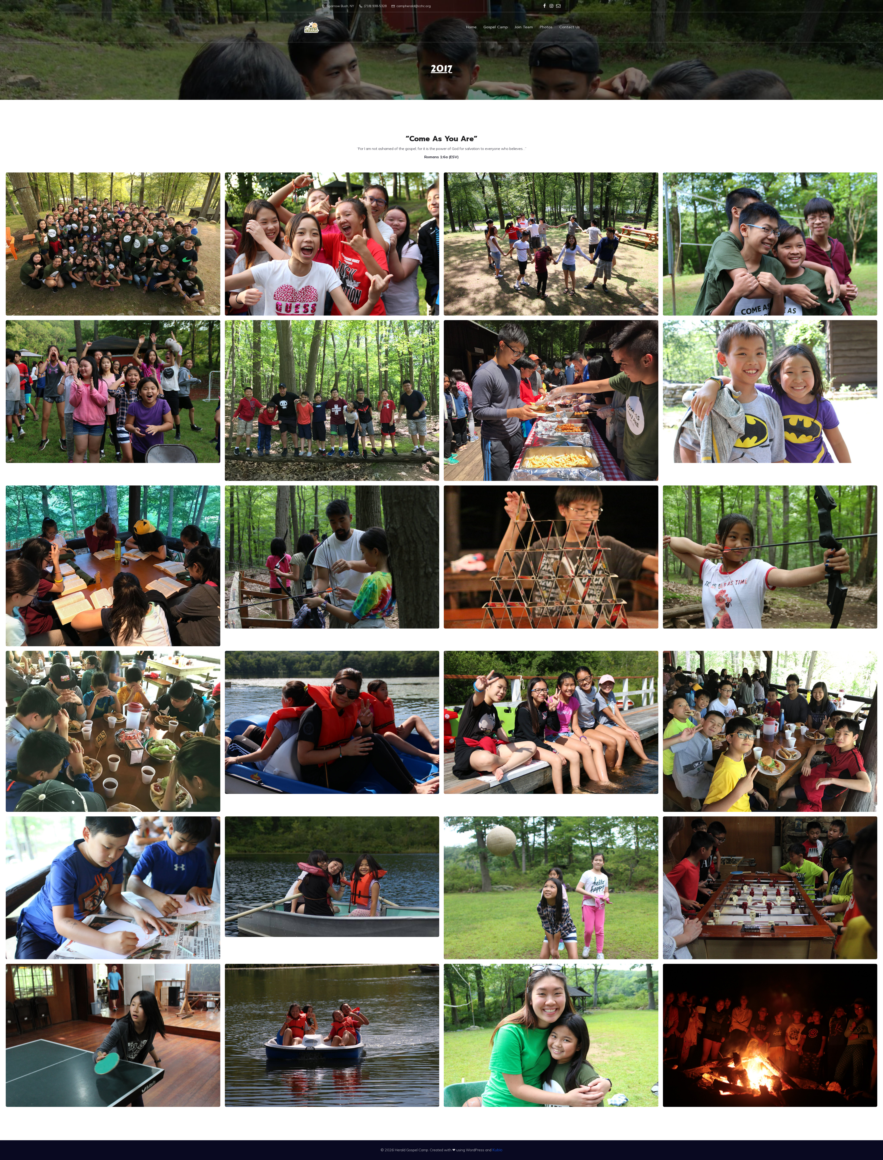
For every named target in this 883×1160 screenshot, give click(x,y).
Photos (546, 27)
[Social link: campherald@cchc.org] (558, 6)
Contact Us (569, 27)
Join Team (524, 27)
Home (471, 27)
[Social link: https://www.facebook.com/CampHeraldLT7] (544, 6)
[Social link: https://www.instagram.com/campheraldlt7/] (551, 6)
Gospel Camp (495, 27)
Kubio (497, 1149)
